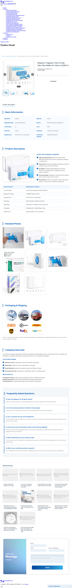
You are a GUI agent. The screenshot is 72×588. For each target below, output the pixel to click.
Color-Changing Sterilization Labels (14, 24)
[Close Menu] (1, 5)
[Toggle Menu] (15, 4)
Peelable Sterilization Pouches (12, 19)
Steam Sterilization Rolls (11, 14)
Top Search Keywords (11, 36)
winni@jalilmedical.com (7, 1)
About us (5, 39)
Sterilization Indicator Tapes (12, 16)
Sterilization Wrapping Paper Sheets (14, 29)
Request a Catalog (5, 41)
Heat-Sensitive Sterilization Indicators (14, 25)
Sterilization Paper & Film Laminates (14, 20)
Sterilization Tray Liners (11, 21)
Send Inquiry (53, 81)
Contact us (5, 38)
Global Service (9, 34)
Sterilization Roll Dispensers (12, 22)
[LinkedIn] (2, 2)
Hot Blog (8, 35)
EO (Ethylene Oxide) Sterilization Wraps (15, 15)
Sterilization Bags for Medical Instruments (15, 28)
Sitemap (26, 584)
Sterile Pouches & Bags (11, 10)
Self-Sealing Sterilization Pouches (13, 17)
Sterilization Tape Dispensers (12, 31)
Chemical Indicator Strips (11, 12)
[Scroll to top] (2, 586)
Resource (5, 33)
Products (5, 9)
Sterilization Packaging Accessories (14, 26)
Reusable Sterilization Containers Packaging (16, 30)
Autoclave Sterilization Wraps (12, 11)
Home (4, 7)
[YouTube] (3, 2)
